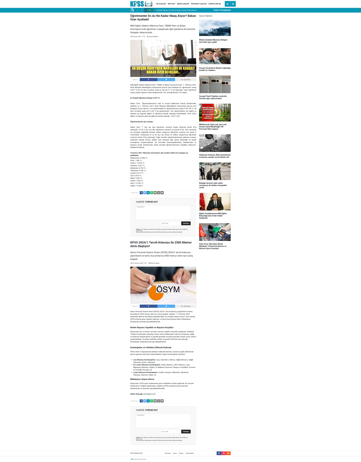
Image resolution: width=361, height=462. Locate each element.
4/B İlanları (161, 4)
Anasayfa (168, 453)
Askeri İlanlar (214, 4)
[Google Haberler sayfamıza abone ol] (185, 79)
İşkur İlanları (183, 4)
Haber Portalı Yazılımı (139, 459)
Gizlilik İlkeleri (190, 453)
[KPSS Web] (141, 4)
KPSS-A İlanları (154, 263)
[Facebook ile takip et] (148, 79)
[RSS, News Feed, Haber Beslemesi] (228, 453)
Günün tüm (222, 10)
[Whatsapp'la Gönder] (151, 192)
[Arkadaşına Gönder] (155, 192)
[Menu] (227, 4)
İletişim (181, 453)
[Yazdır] (158, 192)
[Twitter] (144, 192)
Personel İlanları (199, 4)
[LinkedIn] (148, 192)
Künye (175, 453)
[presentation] (137, 10)
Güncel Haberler (153, 36)
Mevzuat (171, 4)
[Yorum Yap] (162, 192)
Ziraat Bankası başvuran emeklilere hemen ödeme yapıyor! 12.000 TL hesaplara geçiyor (177, 10)
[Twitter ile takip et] (166, 79)
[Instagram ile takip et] (223, 453)
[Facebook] (141, 192)
